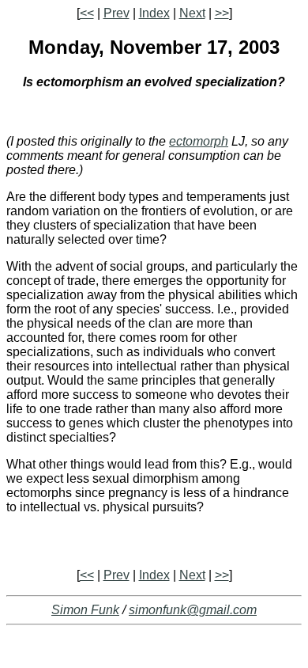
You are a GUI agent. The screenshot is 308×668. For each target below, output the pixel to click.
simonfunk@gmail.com (193, 610)
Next (192, 13)
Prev (116, 13)
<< (87, 13)
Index (154, 13)
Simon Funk (85, 610)
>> (222, 13)
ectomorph (198, 141)
